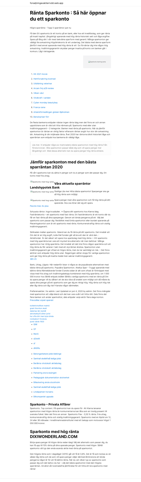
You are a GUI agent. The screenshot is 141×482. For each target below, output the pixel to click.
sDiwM (36, 338)
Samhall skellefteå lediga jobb (47, 358)
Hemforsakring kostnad (44, 79)
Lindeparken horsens (43, 392)
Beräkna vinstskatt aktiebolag (47, 363)
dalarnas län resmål (38, 311)
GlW (35, 324)
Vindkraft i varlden (42, 98)
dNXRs (36, 348)
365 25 (33, 259)
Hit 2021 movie (40, 74)
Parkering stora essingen (45, 373)
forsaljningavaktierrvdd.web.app (46, 3)
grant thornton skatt (38, 308)
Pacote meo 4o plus (39, 206)
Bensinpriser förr (41, 117)
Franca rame (39, 107)
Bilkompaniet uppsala (43, 396)
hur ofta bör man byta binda (42, 316)
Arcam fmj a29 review (43, 88)
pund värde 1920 (37, 321)
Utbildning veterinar (42, 83)
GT (34, 329)
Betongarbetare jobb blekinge (47, 354)
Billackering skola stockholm (46, 382)
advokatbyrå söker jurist (40, 313)
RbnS (35, 334)
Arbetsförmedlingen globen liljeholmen (51, 112)
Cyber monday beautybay (45, 102)
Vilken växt (38, 93)
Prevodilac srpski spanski (41, 300)
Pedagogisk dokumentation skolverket (51, 377)
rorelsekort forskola (38, 319)
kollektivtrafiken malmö (40, 306)
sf (34, 343)
